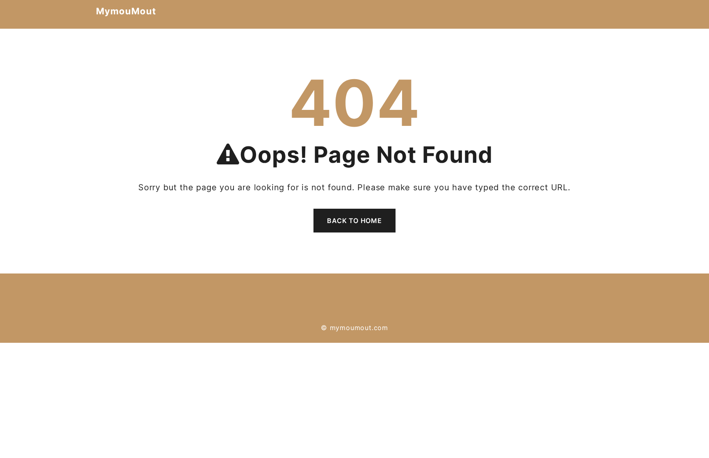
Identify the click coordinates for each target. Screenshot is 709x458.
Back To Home (354, 220)
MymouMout (126, 11)
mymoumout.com (359, 328)
